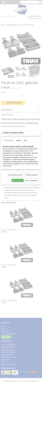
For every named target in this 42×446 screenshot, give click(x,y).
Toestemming (8, 140)
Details (18, 140)
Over (25, 140)
